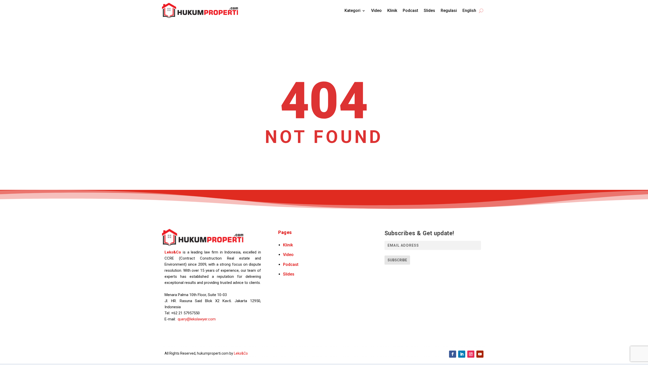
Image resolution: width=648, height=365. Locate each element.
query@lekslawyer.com (197, 319)
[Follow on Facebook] (452, 354)
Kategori (352, 10)
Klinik (392, 10)
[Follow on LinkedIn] (461, 354)
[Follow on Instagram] (470, 354)
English (469, 10)
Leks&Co (173, 252)
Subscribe (397, 260)
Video (376, 10)
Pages (285, 232)
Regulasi (449, 10)
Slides (429, 10)
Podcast (410, 10)
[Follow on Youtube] (479, 354)
